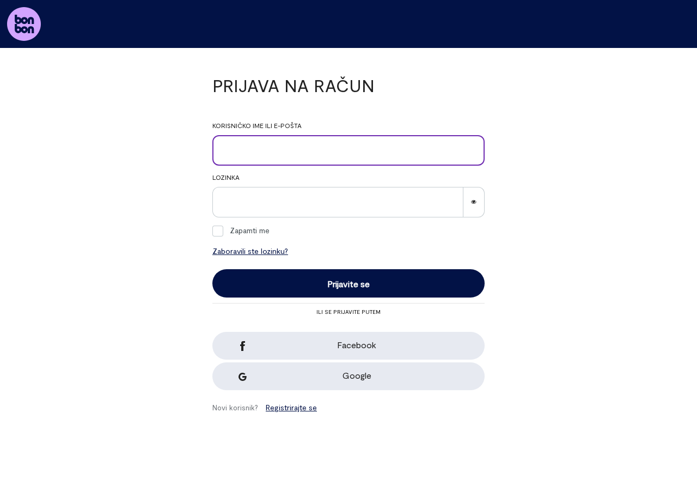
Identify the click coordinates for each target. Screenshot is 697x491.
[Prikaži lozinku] (474, 202)
